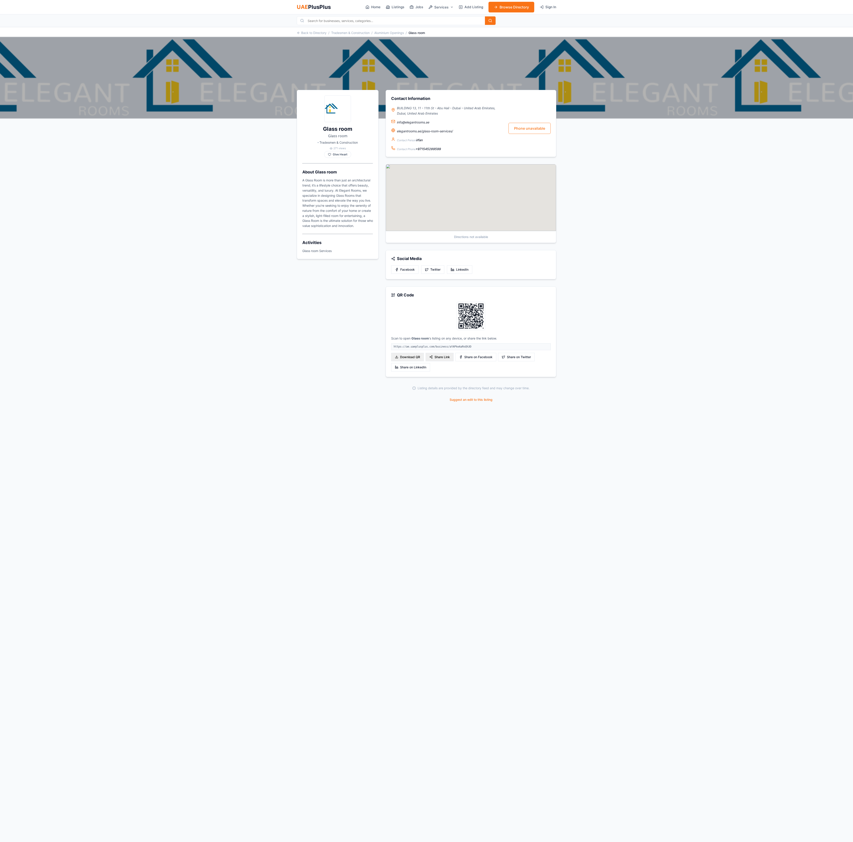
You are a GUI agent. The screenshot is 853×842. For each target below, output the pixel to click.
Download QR (410, 357)
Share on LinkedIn (413, 367)
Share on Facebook (478, 357)
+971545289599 (428, 149)
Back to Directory (314, 33)
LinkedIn (462, 269)
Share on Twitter (519, 357)
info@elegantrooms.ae (413, 122)
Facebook (407, 269)
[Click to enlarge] (471, 316)
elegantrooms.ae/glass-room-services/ (425, 131)
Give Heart (340, 154)
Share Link (442, 357)
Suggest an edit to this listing (471, 399)
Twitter (435, 269)
